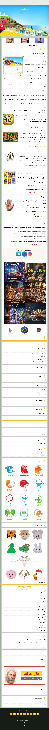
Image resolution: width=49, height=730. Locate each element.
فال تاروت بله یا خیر (41, 627)
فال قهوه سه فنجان (41, 392)
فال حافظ (41, 2)
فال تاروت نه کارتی (41, 617)
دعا (44, 425)
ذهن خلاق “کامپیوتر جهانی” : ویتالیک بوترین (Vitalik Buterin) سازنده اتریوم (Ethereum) (30, 642)
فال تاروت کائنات (42, 601)
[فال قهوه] (35, 293)
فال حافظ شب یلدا (42, 662)
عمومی (38, 338)
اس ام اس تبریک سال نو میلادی (39, 348)
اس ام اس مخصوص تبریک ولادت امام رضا (38, 361)
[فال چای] (35, 314)
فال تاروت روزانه (42, 596)
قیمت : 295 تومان (24, 587)
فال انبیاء (43, 380)
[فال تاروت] (35, 272)
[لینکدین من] (11, 714)
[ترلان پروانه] (25, 40)
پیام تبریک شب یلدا (41, 664)
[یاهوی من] (37, 714)
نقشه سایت (19, 721)
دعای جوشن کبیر (42, 422)
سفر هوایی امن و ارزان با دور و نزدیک (38, 645)
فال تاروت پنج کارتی (41, 612)
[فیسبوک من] (31, 714)
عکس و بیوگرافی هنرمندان (40, 705)
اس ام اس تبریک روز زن (41, 356)
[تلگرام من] (34, 714)
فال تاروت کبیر (42, 598)
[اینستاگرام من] (28, 714)
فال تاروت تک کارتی (41, 604)
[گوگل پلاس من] (18, 714)
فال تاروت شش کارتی (41, 614)
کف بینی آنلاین (42, 216)
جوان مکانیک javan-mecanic (35, 45)
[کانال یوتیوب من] (14, 714)
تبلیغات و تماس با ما (8, 2)
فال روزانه (30, 2)
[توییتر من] (21, 714)
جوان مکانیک (25, 9)
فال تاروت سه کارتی (41, 606)
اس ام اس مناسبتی (17, 2)
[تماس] (24, 714)
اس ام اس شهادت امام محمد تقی (39, 351)
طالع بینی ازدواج (38, 162)
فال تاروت (36, 2)
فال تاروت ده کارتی (41, 620)
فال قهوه (43, 389)
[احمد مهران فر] (39, 40)
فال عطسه (43, 693)
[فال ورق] (14, 314)
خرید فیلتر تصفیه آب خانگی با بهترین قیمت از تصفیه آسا (35, 639)
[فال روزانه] (14, 272)
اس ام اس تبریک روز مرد (40, 359)
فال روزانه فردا (42, 702)
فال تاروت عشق (42, 622)
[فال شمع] (14, 293)
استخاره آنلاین (24, 2)
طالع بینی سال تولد (41, 582)
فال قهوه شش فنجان (41, 395)
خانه (45, 2)
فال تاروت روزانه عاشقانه (40, 625)
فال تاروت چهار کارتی (41, 609)
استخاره (44, 124)
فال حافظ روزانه (26, 141)
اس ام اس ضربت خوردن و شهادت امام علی (37, 354)
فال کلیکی (43, 434)
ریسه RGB (43, 453)
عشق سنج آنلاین (42, 443)
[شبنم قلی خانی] (10, 40)
